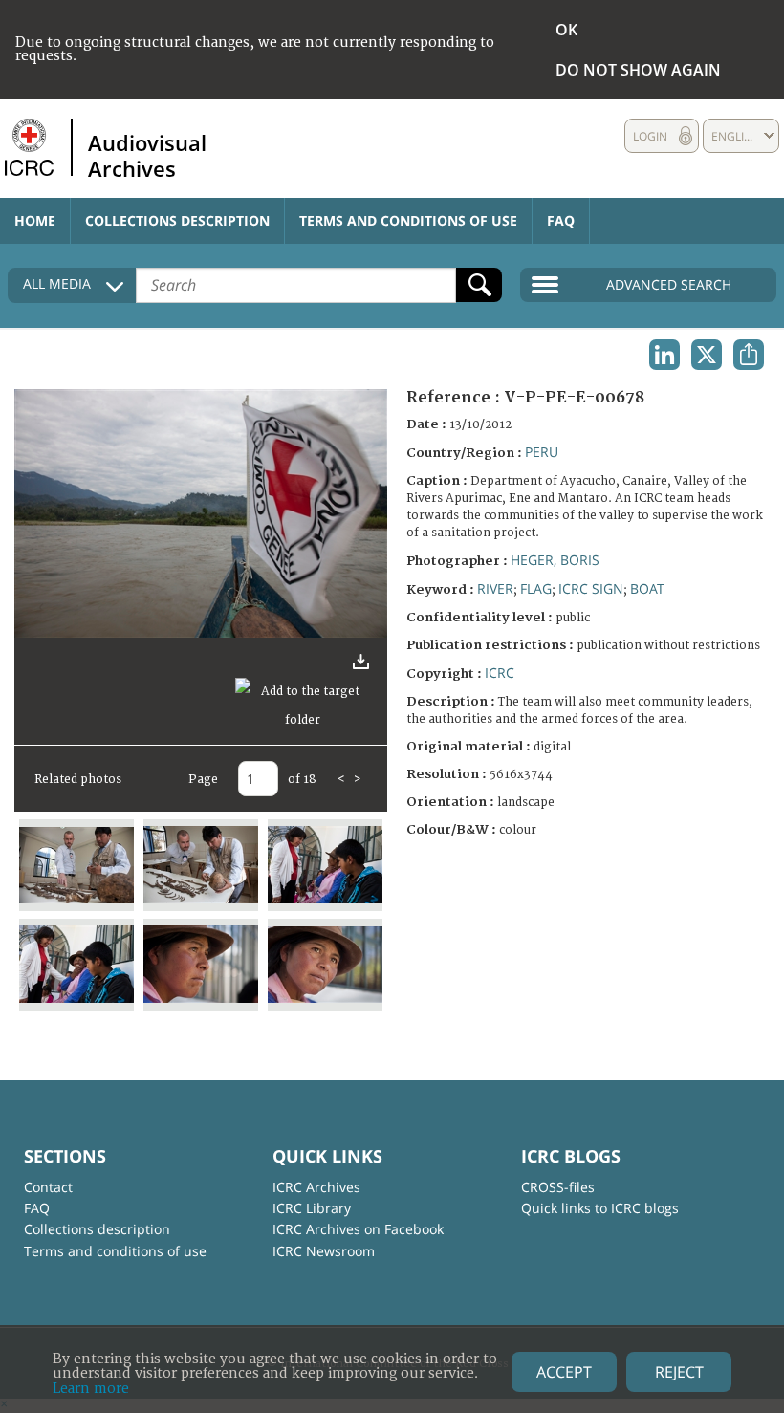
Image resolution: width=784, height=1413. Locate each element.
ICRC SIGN (590, 588)
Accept (564, 1371)
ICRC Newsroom (323, 1251)
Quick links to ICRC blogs (600, 1208)
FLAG (536, 588)
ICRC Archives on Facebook (358, 1229)
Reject (679, 1371)
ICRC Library (311, 1208)
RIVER (495, 588)
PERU (541, 452)
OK (566, 29)
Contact (48, 1187)
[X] (706, 354)
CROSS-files (558, 1187)
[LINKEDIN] (664, 354)
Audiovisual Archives (147, 155)
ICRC (499, 672)
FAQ (561, 220)
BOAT (647, 588)
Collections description (177, 220)
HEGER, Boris (555, 560)
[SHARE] (748, 354)
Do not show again (638, 69)
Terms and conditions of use (408, 220)
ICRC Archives (316, 1187)
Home (34, 220)
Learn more (91, 1388)
